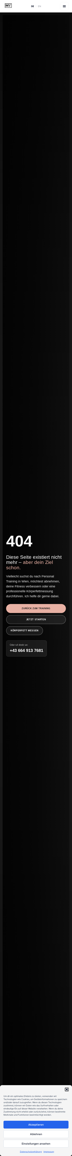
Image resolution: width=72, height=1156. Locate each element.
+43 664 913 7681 (26, 650)
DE (32, 6)
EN (39, 6)
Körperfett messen (24, 630)
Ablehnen (36, 1134)
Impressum (49, 1151)
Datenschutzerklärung (31, 1151)
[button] (67, 1089)
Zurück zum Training (36, 608)
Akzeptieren (36, 1124)
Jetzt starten (36, 619)
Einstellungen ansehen (36, 1143)
